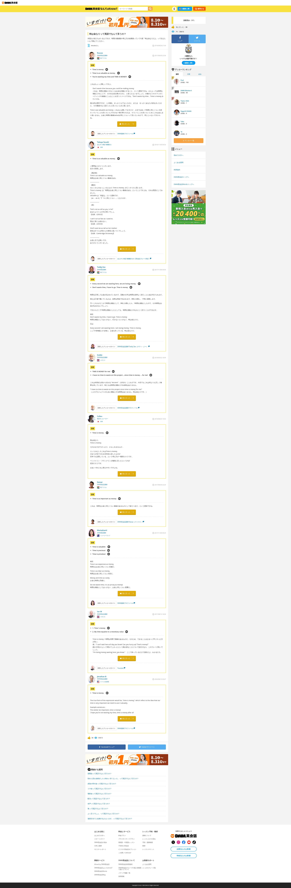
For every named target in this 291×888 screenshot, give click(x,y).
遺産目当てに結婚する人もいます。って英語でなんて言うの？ (110, 818)
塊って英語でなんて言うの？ (98, 808)
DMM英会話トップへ (181, 177)
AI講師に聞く (186, 9)
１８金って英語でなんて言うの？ (100, 789)
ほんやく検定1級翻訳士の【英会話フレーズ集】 (133, 259)
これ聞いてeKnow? (124, 853)
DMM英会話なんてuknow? (103, 868)
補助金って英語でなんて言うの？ (100, 794)
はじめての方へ (99, 835)
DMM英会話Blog (99, 875)
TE (181, 132)
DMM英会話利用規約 (125, 864)
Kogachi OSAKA (186, 111)
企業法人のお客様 (184, 849)
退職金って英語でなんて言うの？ (100, 773)
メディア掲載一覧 (124, 873)
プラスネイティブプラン (126, 839)
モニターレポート (100, 849)
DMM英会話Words (100, 871)
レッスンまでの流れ (149, 839)
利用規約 (177, 170)
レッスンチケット (148, 849)
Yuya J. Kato (185, 101)
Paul (182, 80)
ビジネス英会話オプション (127, 849)
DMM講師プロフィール (125, 134)
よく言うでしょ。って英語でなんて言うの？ (103, 813)
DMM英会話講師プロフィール (127, 408)
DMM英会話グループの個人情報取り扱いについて (129, 868)
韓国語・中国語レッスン (126, 842)
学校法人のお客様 (184, 856)
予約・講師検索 (147, 842)
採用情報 (121, 876)
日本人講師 (98, 846)
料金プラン (122, 835)
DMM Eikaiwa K (186, 90)
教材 (143, 846)
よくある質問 (178, 162)
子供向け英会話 (123, 846)
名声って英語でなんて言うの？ (99, 804)
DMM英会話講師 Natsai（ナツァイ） (129, 522)
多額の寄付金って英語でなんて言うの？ (102, 784)
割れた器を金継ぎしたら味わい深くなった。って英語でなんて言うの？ (113, 778)
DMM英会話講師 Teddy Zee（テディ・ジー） (132, 347)
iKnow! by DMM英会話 (101, 864)
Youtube (120, 668)
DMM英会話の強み (100, 842)
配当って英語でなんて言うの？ (99, 799)
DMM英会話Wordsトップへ (184, 184)
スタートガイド (99, 839)
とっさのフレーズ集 (149, 868)
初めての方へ (178, 155)
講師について (146, 835)
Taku (182, 121)
